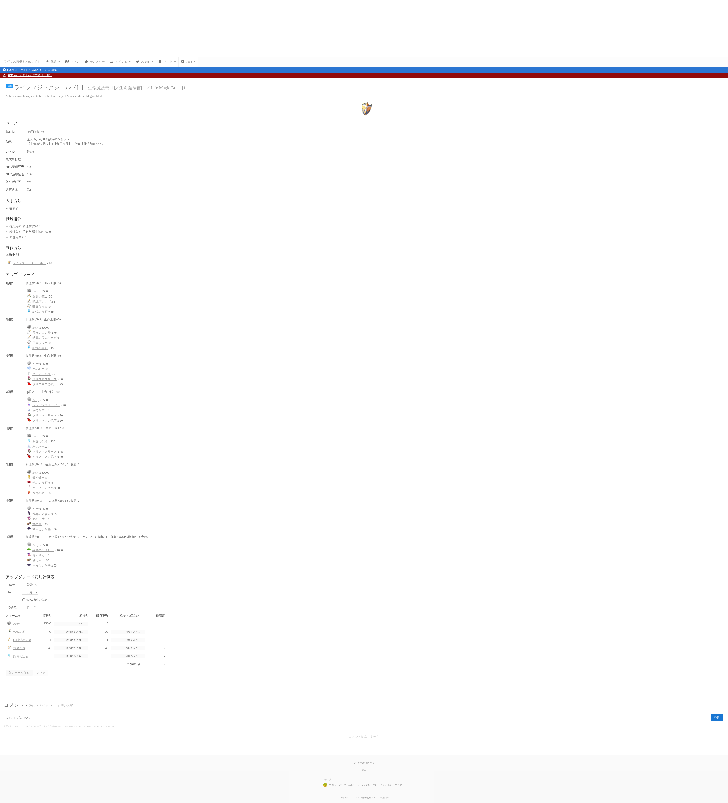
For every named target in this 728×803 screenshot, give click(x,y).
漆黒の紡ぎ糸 (41, 514)
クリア (40, 672)
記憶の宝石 (40, 311)
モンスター (97, 61)
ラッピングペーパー (46, 405)
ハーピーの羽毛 (43, 488)
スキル (145, 61)
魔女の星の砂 (41, 332)
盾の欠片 (38, 519)
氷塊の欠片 (40, 441)
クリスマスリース (44, 379)
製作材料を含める (38, 599)
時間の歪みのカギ (44, 337)
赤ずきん (38, 555)
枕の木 (37, 524)
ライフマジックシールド (29, 263)
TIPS (189, 61)
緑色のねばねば (43, 550)
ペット (168, 61)
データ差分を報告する (364, 763)
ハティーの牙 (41, 374)
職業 (54, 61)
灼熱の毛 (38, 493)
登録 (716, 717)
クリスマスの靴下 (44, 384)
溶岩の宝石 (40, 482)
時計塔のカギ (41, 301)
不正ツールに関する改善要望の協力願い (30, 75)
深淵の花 (38, 296)
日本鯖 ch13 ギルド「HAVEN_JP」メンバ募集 (32, 70)
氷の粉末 (38, 410)
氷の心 (37, 369)
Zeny (35, 291)
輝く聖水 (38, 477)
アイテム (121, 61)
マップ (74, 61)
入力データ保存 (19, 672)
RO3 (364, 770)
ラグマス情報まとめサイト (22, 61)
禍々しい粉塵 (41, 529)
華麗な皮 (38, 306)
